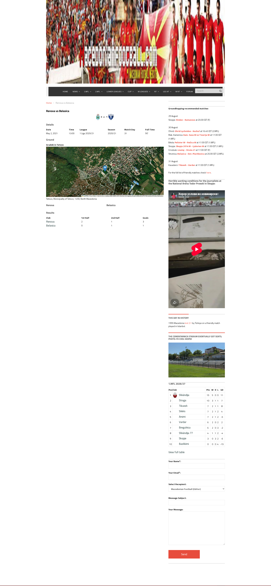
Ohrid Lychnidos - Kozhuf (187, 131)
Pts (208, 389)
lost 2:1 (188, 323)
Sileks (182, 411)
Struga (182, 400)
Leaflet (85, 196)
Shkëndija (184, 395)
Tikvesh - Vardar (186, 165)
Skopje (182, 438)
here (208, 172)
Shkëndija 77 (186, 433)
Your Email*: (174, 472)
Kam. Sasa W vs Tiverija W (196, 134)
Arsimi (182, 417)
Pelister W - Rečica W (185, 142)
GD (222, 389)
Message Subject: (177, 498)
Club (174, 389)
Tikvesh (183, 406)
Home (49, 102)
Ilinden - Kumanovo (185, 119)
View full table (176, 452)
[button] (105, 168)
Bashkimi (184, 444)
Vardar (182, 422)
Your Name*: (174, 461)
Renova (50, 222)
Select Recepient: (177, 484)
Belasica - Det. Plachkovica (191, 153)
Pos (170, 389)
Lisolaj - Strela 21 (186, 150)
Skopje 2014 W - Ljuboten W (190, 146)
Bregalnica (185, 427)
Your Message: (175, 509)
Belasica (51, 225)
